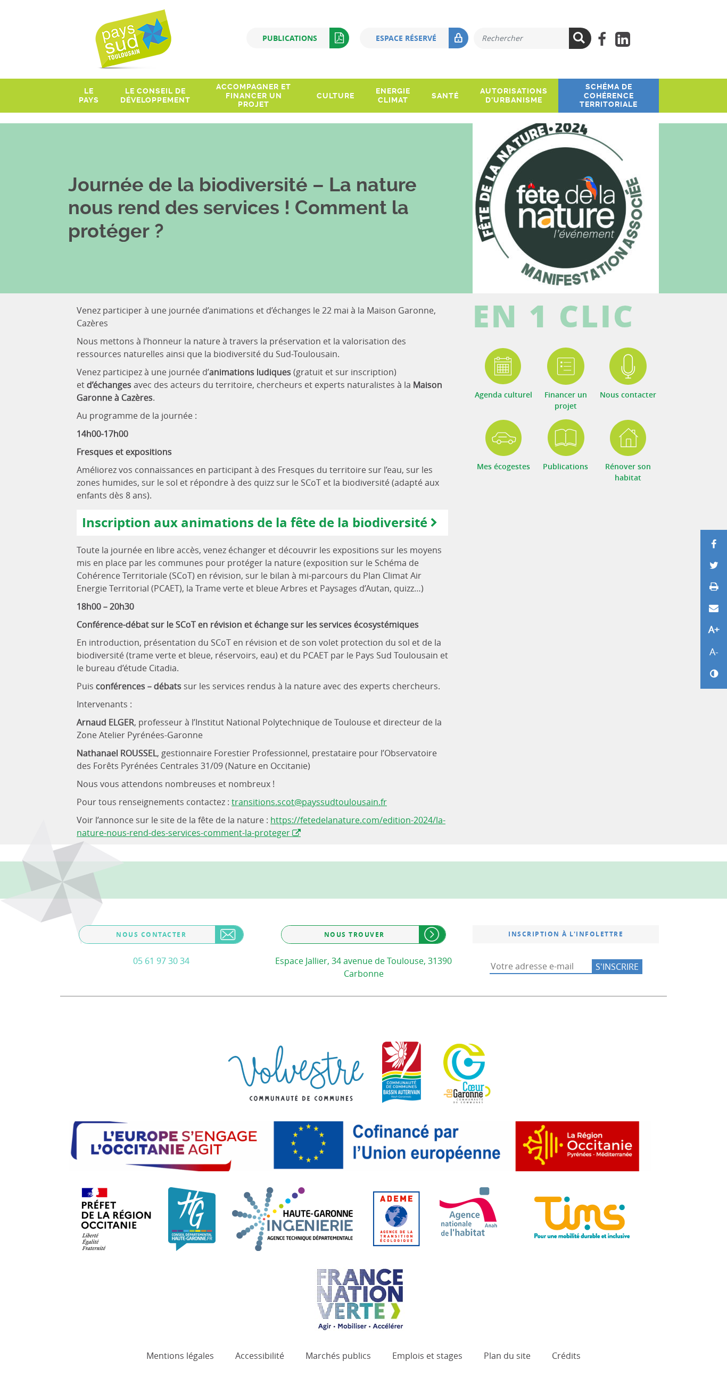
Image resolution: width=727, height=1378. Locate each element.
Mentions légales (180, 1356)
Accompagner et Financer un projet (253, 95)
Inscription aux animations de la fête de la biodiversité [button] (254, 522)
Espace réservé (406, 38)
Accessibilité (259, 1356)
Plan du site (507, 1356)
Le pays (89, 95)
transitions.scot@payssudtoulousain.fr (309, 802)
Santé (445, 95)
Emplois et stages (427, 1356)
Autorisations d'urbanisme (514, 95)
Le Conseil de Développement (155, 95)
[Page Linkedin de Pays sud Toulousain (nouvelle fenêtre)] (622, 39)
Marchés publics (338, 1356)
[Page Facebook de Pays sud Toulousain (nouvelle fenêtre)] (601, 39)
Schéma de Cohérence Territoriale (609, 95)
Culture (335, 95)
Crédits (566, 1356)
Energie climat (393, 95)
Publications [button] (289, 38)
